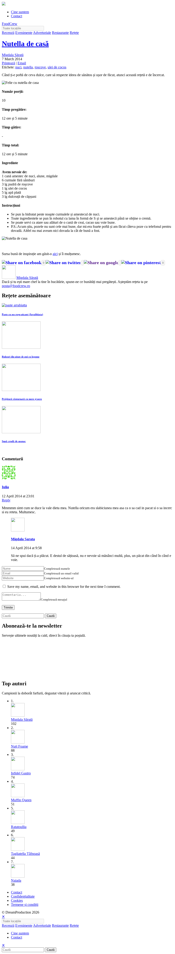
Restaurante (60, 33)
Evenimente (23, 33)
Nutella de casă (25, 44)
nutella (28, 67)
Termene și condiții (24, 904)
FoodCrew (9, 24)
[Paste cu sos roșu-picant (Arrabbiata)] (14, 305)
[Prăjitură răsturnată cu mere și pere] (21, 390)
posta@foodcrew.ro (16, 286)
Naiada (16, 880)
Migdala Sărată (12, 55)
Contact (16, 16)
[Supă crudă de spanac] (21, 432)
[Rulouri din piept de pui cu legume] (21, 347)
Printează (8, 63)
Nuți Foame (19, 746)
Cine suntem (20, 12)
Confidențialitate (23, 896)
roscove (40, 67)
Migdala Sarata (23, 539)
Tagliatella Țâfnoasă (25, 854)
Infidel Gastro (21, 773)
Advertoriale (42, 33)
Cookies (17, 900)
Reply (6, 500)
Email (22, 63)
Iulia (5, 487)
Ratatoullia (18, 827)
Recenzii (8, 33)
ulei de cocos (57, 67)
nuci (18, 67)
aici (55, 254)
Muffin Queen (21, 800)
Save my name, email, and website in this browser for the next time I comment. (64, 586)
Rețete (74, 33)
